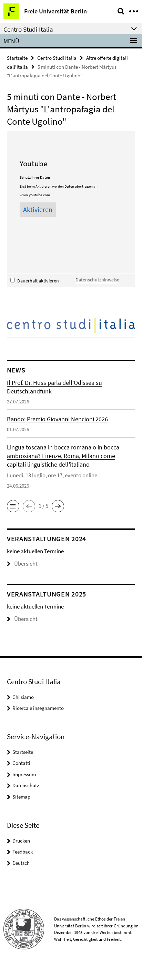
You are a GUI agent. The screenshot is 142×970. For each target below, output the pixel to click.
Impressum (24, 774)
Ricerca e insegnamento (38, 708)
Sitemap (21, 796)
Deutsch (21, 863)
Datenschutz (25, 785)
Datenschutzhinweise (97, 280)
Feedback (22, 851)
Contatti (21, 763)
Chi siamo (23, 697)
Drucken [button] (21, 840)
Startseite (17, 58)
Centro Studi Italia (57, 58)
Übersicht (26, 563)
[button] (13, 506)
